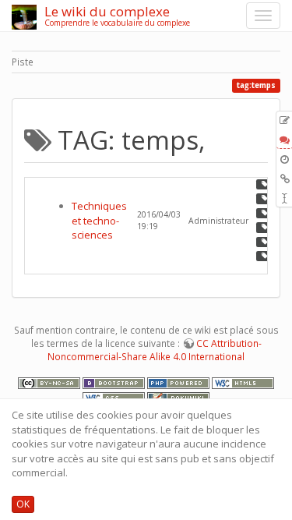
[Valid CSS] (115, 397)
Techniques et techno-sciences (99, 220)
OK (23, 504)
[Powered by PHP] (179, 382)
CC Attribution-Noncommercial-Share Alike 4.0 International (154, 350)
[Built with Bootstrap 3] (115, 382)
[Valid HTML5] (243, 382)
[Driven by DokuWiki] (178, 397)
